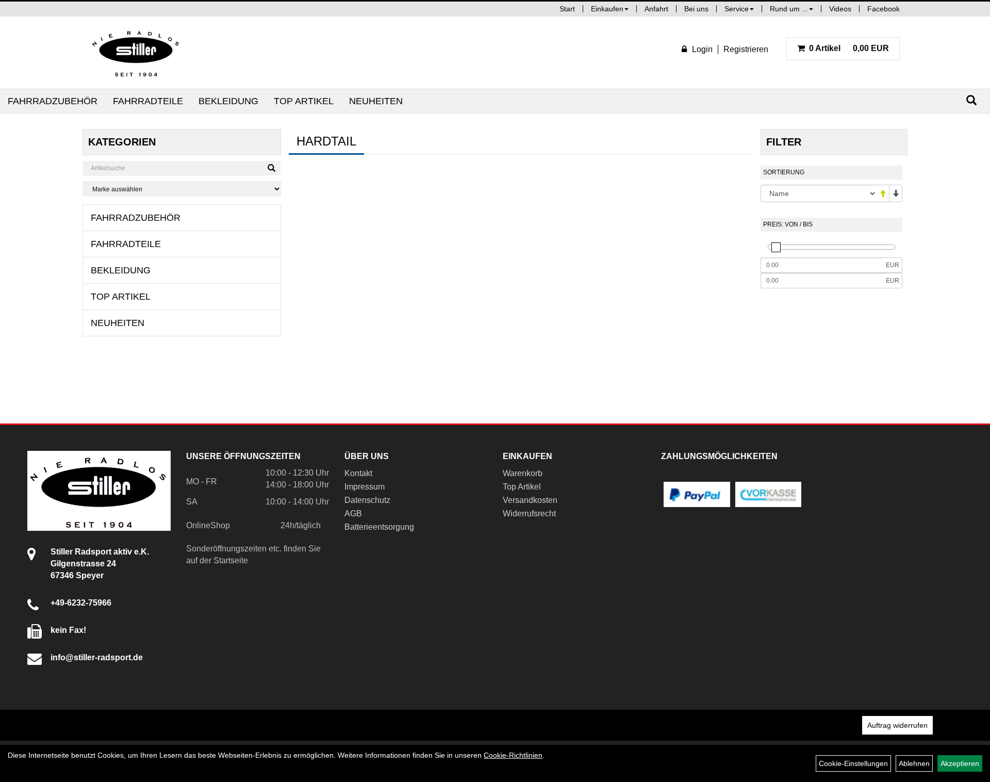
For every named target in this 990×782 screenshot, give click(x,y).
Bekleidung (228, 101)
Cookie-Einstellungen (853, 763)
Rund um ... (789, 8)
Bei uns (696, 8)
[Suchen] (971, 100)
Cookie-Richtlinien (513, 755)
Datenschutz (367, 500)
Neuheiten (376, 101)
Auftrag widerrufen (897, 725)
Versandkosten (530, 500)
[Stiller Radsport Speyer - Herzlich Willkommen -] (136, 52)
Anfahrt (656, 8)
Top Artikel (304, 101)
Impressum (364, 486)
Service (736, 8)
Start (567, 8)
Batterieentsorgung (379, 527)
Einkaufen (607, 8)
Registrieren (745, 49)
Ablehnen (914, 763)
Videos (840, 8)
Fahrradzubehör (52, 101)
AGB (353, 513)
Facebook (883, 8)
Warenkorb (522, 473)
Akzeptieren (959, 763)
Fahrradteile (148, 101)
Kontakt (358, 473)
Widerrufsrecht (529, 513)
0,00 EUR (849, 48)
